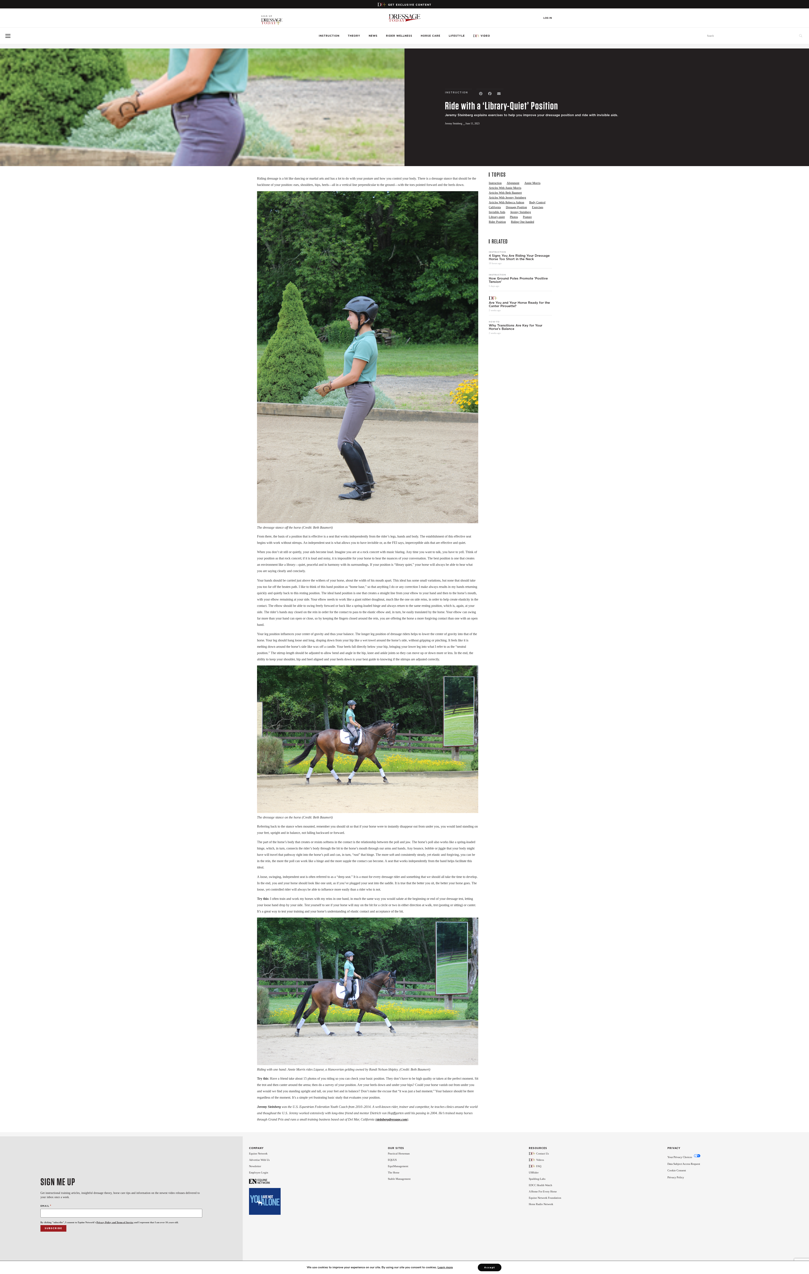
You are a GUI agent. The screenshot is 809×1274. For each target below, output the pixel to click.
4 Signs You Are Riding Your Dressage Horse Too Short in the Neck (519, 257)
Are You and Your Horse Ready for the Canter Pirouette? (519, 304)
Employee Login (258, 1172)
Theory (354, 35)
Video (485, 35)
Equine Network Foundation (545, 1197)
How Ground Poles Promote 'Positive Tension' (518, 280)
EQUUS (392, 1159)
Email (45, 1205)
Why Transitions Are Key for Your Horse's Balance (515, 327)
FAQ (538, 1166)
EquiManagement (398, 1166)
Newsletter (255, 1166)
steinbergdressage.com (391, 1119)
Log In (547, 18)
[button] (480, 93)
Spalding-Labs (537, 1178)
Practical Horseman (399, 1153)
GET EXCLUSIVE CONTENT (409, 4)
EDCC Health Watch (540, 1185)
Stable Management (399, 1178)
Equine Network (258, 1153)
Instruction (329, 35)
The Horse (393, 1172)
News (373, 35)
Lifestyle (457, 35)
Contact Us (542, 1153)
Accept (489, 1267)
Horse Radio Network (541, 1204)
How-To (494, 322)
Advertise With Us (259, 1159)
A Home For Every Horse (543, 1191)
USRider (533, 1172)
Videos (540, 1159)
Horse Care (430, 35)
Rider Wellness (399, 35)
